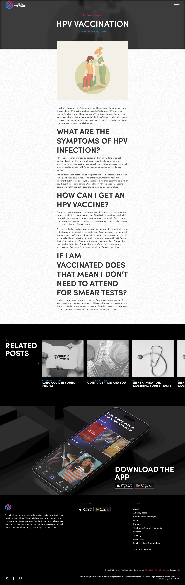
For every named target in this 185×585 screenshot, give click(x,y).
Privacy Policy (149, 570)
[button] (38, 363)
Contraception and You (106, 382)
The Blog (137, 535)
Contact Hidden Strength (144, 516)
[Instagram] (20, 578)
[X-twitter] (7, 578)
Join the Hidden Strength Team (147, 543)
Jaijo (178, 570)
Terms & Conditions (162, 570)
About (136, 509)
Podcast (137, 531)
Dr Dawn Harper (92, 15)
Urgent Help (138, 539)
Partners (137, 524)
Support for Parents (142, 549)
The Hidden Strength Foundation (148, 527)
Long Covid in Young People (58, 383)
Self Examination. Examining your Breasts (151, 383)
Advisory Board (140, 512)
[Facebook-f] (13, 578)
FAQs (135, 520)
